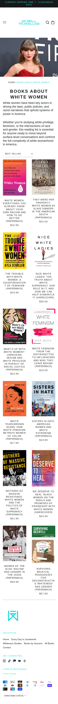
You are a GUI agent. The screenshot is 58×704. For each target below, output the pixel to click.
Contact (7, 647)
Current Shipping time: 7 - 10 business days (29, 3)
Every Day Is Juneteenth (23, 639)
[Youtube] (19, 660)
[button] (47, 22)
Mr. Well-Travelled (18, 669)
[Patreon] (14, 660)
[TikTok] (9, 660)
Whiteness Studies (12, 643)
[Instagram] (4, 660)
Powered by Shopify (9, 674)
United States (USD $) (14, 696)
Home (11, 82)
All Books (49, 643)
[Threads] (24, 660)
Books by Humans (33, 643)
